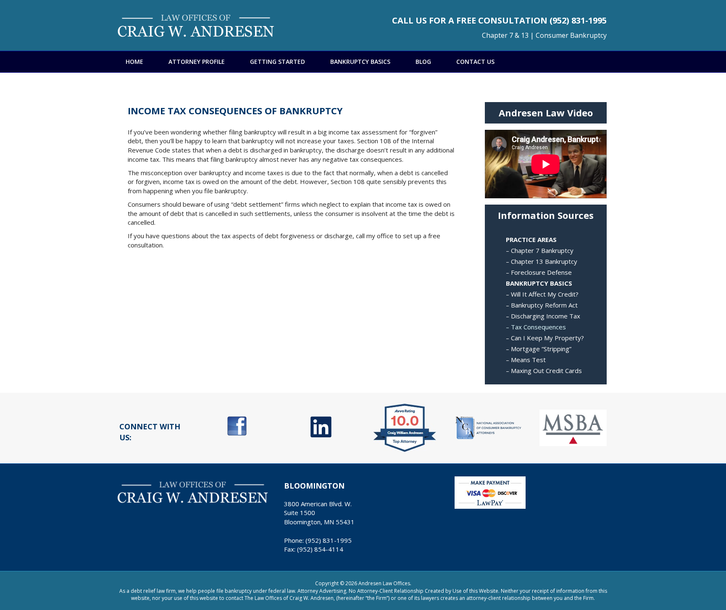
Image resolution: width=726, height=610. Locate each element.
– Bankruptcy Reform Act (542, 305)
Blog (423, 62)
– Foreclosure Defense (539, 272)
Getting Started (277, 62)
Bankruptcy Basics (360, 62)
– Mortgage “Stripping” (538, 348)
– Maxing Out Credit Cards (544, 370)
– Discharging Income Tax (543, 316)
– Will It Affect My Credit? (542, 294)
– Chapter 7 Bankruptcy (539, 250)
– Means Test (526, 359)
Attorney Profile (196, 62)
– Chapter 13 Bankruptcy (541, 261)
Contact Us (475, 62)
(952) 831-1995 (578, 20)
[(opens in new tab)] (236, 425)
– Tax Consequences (536, 327)
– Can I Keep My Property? (545, 338)
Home (134, 62)
